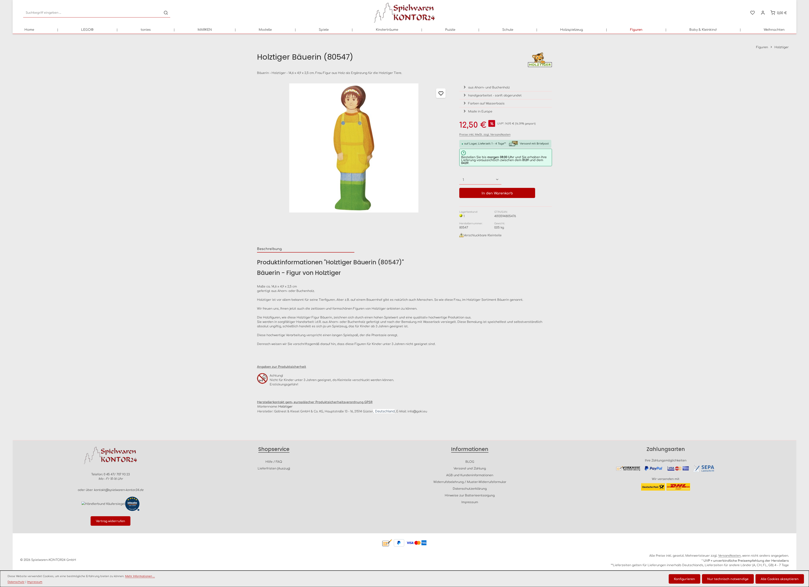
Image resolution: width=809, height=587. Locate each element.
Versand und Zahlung (470, 468)
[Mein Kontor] (762, 12)
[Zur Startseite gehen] (404, 13)
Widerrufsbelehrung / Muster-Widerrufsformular (469, 482)
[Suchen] (165, 12)
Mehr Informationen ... (140, 576)
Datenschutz (16, 581)
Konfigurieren (684, 579)
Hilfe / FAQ (273, 461)
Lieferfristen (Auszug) (274, 468)
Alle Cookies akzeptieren (780, 579)
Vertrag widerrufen (110, 521)
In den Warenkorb (497, 193)
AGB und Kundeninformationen (469, 475)
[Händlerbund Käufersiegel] (103, 503)
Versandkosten (729, 555)
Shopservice (273, 449)
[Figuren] (636, 29)
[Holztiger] (540, 59)
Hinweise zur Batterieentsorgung (470, 495)
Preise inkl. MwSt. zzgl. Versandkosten (484, 134)
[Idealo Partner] (132, 503)
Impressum (469, 502)
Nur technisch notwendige (728, 579)
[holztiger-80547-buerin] (354, 148)
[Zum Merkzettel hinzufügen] (441, 93)
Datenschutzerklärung (470, 488)
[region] (354, 148)
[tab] (305, 249)
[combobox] (92, 12)
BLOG (469, 461)
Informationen (469, 449)
